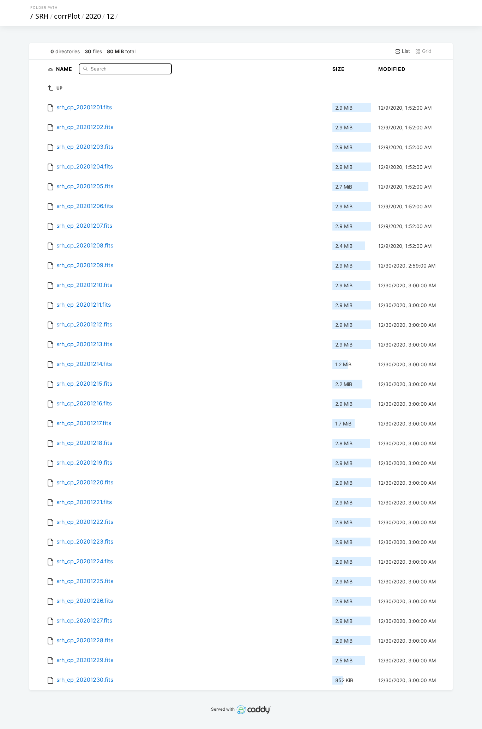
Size (338, 69)
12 (110, 16)
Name (65, 69)
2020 (93, 16)
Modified (391, 69)
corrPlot (67, 16)
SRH (42, 16)
